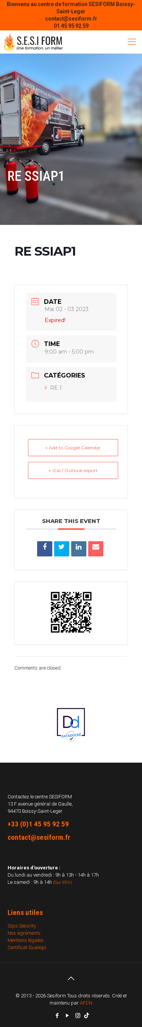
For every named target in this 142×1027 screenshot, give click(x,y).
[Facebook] (57, 1015)
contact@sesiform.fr (71, 19)
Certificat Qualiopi (27, 947)
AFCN (86, 1003)
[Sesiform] (33, 41)
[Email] (95, 548)
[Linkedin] (78, 548)
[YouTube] (68, 1015)
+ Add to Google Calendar (73, 447)
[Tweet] (61, 548)
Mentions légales (26, 940)
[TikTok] (86, 1015)
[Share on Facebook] (44, 548)
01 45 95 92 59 (71, 26)
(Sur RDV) (62, 882)
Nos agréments (24, 933)
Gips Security (22, 926)
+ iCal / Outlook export (73, 470)
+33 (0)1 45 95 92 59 (38, 824)
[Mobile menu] (131, 41)
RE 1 (56, 387)
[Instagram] (78, 1015)
